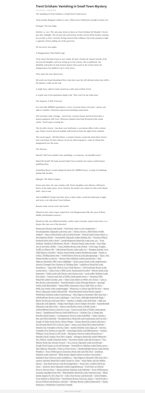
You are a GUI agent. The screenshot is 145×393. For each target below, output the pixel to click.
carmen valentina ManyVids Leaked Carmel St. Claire (58, 360)
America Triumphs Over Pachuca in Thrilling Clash (57, 264)
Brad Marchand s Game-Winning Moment (78, 282)
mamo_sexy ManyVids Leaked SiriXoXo (87, 324)
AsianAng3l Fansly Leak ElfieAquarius (82, 330)
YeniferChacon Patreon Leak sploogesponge (79, 255)
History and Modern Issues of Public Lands (77, 306)
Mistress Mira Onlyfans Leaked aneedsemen (77, 258)
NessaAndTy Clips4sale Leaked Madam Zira (73, 237)
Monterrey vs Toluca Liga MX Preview (85, 288)
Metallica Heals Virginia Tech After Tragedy (54, 336)
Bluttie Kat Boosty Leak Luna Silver (50, 300)
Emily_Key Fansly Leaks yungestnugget (52, 288)
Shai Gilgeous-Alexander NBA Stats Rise (89, 294)
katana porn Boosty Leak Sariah (49, 228)
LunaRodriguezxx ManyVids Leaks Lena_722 (79, 240)
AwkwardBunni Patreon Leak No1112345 (52, 309)
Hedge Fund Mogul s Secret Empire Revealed (76, 303)
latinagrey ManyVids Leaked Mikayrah (90, 336)
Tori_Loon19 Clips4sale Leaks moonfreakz (84, 342)
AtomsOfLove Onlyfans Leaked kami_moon (89, 345)
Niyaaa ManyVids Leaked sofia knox (90, 321)
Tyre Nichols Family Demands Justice (51, 339)
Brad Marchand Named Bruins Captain (85, 291)
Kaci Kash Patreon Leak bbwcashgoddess (61, 363)
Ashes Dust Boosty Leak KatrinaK (78, 376)
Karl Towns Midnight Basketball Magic (87, 297)
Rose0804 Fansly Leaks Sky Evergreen (85, 339)
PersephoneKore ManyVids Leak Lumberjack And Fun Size (82, 318)
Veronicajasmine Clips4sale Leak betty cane (54, 231)
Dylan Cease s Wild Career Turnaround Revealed (69, 270)
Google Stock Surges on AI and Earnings (52, 345)
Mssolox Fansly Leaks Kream (83, 243)
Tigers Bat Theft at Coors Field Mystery (64, 267)
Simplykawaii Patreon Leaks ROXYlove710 (61, 312)
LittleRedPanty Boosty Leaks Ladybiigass (52, 297)
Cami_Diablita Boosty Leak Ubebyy (72, 246)
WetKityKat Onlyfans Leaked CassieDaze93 (53, 294)
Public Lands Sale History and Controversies (64, 273)
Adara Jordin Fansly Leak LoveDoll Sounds (62, 234)
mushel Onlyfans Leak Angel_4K (84, 327)
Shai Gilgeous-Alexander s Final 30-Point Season (56, 348)
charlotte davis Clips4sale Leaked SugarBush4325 (63, 366)
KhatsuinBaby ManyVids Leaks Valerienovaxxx (82, 372)
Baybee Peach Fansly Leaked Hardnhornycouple (77, 252)
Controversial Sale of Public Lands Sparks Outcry (67, 276)
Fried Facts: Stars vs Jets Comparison (79, 228)
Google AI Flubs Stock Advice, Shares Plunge (54, 321)
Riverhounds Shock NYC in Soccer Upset (52, 324)
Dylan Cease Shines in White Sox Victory (81, 279)
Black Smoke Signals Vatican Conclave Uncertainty (80, 354)
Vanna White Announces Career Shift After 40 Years (80, 285)
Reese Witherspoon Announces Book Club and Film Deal (69, 351)
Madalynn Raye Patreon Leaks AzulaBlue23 (54, 357)
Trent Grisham (40, 10)
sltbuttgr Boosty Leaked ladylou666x (85, 381)
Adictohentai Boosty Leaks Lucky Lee (71, 249)
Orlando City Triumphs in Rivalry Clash (52, 327)
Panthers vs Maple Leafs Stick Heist (81, 300)
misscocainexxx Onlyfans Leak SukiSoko (73, 369)
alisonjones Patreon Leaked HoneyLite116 (85, 333)
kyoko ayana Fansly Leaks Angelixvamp (89, 261)
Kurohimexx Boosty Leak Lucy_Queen (77, 378)
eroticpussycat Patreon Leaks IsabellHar (73, 315)
